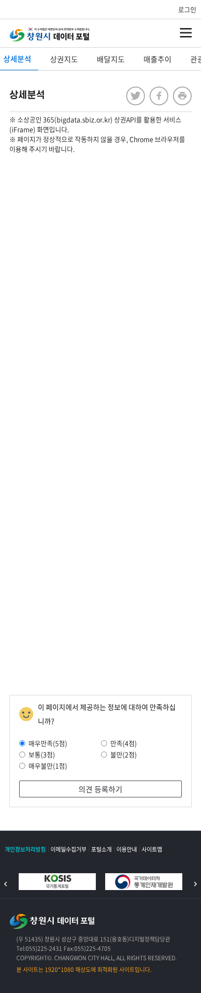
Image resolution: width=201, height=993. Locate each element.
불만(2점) (123, 754)
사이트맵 (152, 849)
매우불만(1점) (48, 765)
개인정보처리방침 (25, 849)
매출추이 (158, 59)
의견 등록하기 (100, 789)
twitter (135, 96)
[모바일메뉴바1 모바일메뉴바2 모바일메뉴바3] (186, 33)
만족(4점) (123, 743)
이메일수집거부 (68, 849)
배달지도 (111, 59)
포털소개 (101, 849)
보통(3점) (42, 754)
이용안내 (126, 849)
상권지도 (64, 59)
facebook (159, 96)
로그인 (187, 9)
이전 (5, 884)
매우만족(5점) (48, 743)
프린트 (182, 96)
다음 (195, 884)
